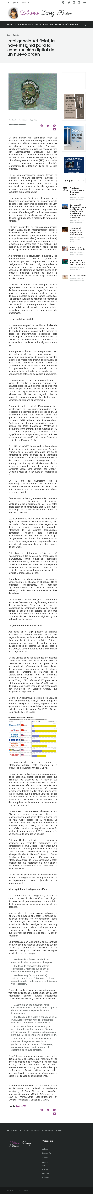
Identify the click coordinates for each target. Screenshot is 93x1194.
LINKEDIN (37, 1130)
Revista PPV (21, 1106)
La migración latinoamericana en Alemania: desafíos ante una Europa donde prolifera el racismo (78, 211)
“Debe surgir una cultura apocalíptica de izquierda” (76, 231)
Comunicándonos (78, 275)
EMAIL (60, 1130)
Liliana (46, 13)
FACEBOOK (14, 1130)
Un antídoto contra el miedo (77, 248)
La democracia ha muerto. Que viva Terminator (77, 262)
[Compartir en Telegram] (54, 126)
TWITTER (25, 1130)
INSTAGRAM (48, 1130)
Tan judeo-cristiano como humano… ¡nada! (77, 191)
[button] (19, 221)
